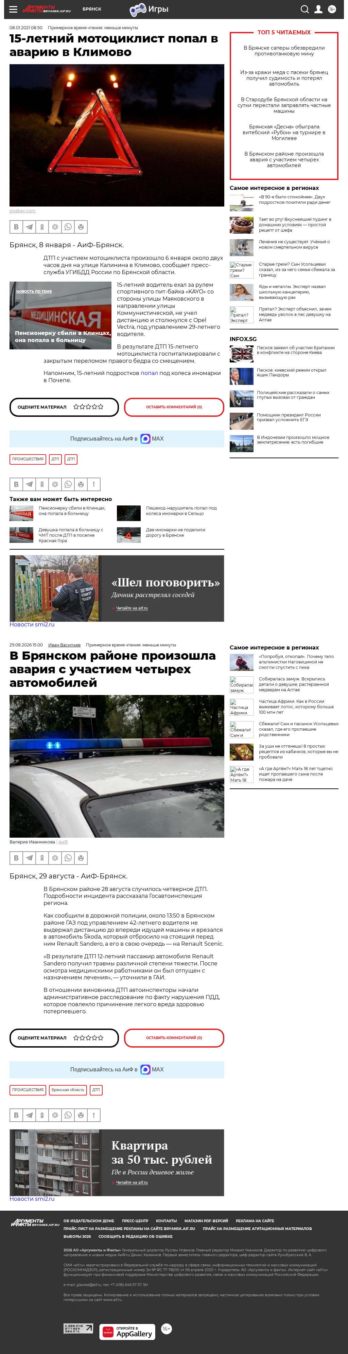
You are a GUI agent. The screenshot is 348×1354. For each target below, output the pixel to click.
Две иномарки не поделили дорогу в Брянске (175, 532)
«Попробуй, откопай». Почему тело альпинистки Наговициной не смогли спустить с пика (296, 662)
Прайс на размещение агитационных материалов (257, 1229)
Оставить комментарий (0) (174, 407)
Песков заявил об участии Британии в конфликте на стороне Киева (296, 350)
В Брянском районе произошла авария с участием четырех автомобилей (284, 159)
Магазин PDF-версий (206, 1221)
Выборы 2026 (77, 1236)
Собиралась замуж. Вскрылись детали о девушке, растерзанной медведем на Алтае (294, 684)
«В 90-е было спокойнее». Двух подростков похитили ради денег (295, 199)
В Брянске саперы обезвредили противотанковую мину (284, 51)
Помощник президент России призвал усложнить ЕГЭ (289, 417)
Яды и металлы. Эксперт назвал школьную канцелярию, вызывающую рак (292, 292)
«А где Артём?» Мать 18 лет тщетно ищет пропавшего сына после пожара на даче (296, 774)
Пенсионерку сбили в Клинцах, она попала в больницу (72, 510)
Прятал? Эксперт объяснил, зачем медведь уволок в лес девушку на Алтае (295, 314)
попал (149, 373)
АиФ (63, 841)
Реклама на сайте (255, 1221)
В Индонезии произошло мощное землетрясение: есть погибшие (293, 440)
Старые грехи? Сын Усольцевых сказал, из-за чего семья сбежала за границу (297, 270)
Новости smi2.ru (32, 624)
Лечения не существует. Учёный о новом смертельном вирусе (294, 244)
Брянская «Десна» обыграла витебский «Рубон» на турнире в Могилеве (284, 132)
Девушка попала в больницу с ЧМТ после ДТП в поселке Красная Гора (71, 535)
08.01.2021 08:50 (26, 27)
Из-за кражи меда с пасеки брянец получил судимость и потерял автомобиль (284, 78)
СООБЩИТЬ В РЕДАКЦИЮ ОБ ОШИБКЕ (136, 1236)
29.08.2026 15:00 (26, 644)
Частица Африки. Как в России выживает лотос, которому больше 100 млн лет (296, 707)
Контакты (166, 1221)
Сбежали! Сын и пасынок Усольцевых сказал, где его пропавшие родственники (298, 729)
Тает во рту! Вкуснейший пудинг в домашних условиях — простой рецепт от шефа (295, 225)
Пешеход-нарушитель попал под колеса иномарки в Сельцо (181, 510)
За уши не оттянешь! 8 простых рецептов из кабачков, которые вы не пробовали (298, 752)
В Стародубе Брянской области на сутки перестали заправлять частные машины (284, 105)
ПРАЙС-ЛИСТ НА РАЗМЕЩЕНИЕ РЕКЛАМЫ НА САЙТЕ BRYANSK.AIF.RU (129, 1229)
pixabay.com (23, 210)
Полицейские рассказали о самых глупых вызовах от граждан (293, 395)
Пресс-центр (135, 1221)
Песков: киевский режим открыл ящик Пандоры (292, 372)
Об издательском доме (89, 1221)
